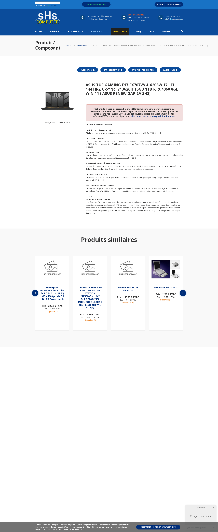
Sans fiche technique (142, 70)
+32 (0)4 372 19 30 (172, 16)
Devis (151, 31)
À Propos (54, 31)
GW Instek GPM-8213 (166, 287)
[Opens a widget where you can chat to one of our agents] (200, 517)
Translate (53, 6)
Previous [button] (35, 293)
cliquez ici (78, 529)
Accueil (38, 31)
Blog (138, 31)
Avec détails (87, 70)
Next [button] (183, 293)
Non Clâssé (82, 46)
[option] (52, 293)
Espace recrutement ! (96, 4)
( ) (160, 4)
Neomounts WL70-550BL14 (128, 289)
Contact (166, 31)
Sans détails (169, 70)
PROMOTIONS (120, 31)
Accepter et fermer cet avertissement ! (158, 527)
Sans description (112, 70)
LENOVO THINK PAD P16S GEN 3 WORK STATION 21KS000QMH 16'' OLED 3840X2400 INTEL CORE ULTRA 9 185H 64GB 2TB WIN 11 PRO (90, 297)
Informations (73, 31)
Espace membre (173, 4)
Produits (95, 31)
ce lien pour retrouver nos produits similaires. (153, 116)
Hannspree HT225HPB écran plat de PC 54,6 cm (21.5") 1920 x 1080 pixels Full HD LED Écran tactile (52, 293)
